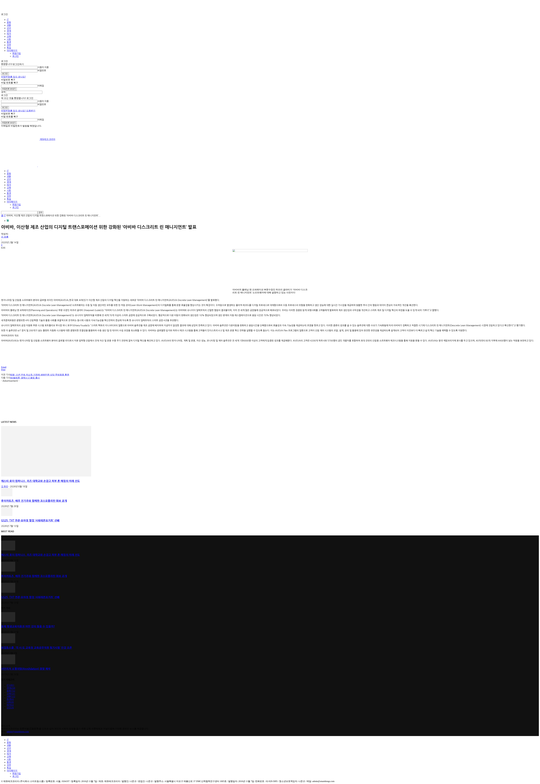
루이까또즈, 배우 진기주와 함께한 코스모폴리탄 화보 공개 (34, 501)
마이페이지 (12, 50)
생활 (9, 25)
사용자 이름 (43, 67)
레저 (9, 33)
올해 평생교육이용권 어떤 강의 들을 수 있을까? (28, 626)
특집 (9, 48)
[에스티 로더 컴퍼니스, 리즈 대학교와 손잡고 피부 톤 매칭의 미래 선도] (46, 476)
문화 (9, 22)
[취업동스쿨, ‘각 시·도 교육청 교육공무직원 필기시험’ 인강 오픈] (8, 642)
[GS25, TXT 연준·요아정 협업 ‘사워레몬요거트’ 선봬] (6, 515)
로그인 (15, 56)
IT (8, 19)
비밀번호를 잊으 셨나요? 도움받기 (18, 110)
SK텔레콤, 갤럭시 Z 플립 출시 (25, 378)
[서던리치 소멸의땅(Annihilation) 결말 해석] (8, 663)
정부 (9, 45)
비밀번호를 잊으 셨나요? (13, 77)
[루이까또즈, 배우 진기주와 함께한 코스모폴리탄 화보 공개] (6, 495)
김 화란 (4, 486)
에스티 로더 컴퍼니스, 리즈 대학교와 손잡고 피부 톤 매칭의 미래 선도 (40, 481)
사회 (9, 39)
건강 (9, 28)
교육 (9, 36)
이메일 (41, 86)
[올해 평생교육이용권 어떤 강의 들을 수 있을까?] (8, 621)
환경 (9, 42)
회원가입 (16, 53)
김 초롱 (4, 237)
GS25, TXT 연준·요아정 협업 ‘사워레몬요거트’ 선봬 (30, 520)
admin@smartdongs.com (18, 731)
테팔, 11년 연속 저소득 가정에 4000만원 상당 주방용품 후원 (39, 375)
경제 (9, 31)
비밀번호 (42, 70)
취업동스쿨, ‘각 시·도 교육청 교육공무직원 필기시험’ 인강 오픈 (36, 647)
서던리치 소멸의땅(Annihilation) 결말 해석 (25, 669)
